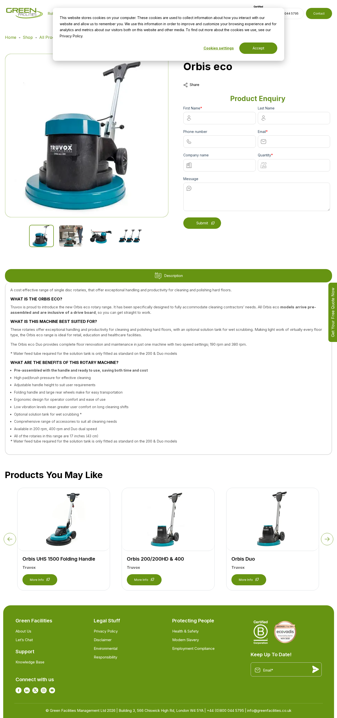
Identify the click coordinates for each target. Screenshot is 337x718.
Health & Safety (185, 631)
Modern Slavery (185, 639)
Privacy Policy (106, 631)
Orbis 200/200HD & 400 (155, 559)
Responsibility (105, 657)
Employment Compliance (193, 648)
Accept (258, 48)
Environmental (105, 648)
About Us (23, 631)
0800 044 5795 (287, 13)
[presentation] (10, 539)
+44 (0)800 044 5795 (225, 710)
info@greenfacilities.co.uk (269, 710)
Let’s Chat (24, 639)
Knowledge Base (30, 662)
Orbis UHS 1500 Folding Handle (58, 559)
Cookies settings (219, 48)
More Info (37, 580)
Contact (319, 13)
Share (194, 84)
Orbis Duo (243, 559)
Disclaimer (103, 639)
